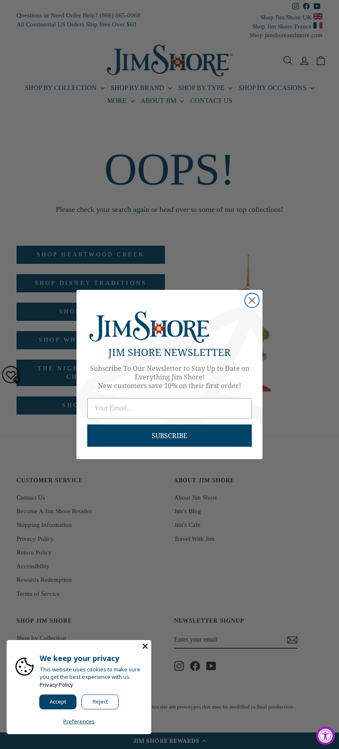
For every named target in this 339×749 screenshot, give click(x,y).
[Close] (145, 646)
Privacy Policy (56, 684)
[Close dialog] (252, 300)
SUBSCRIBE (169, 435)
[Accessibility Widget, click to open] (325, 735)
